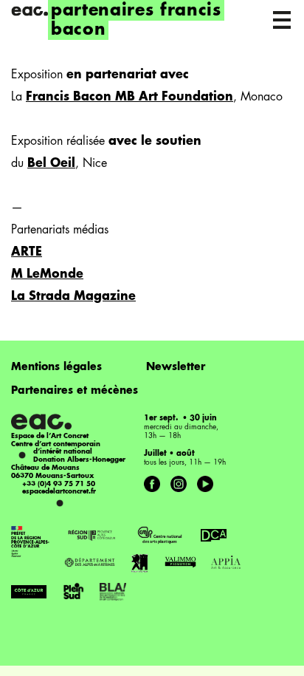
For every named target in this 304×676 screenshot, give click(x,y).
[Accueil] (29, 11)
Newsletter (175, 367)
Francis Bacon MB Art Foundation (129, 97)
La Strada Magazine (73, 297)
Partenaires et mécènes (74, 391)
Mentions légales (56, 367)
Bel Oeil (51, 164)
